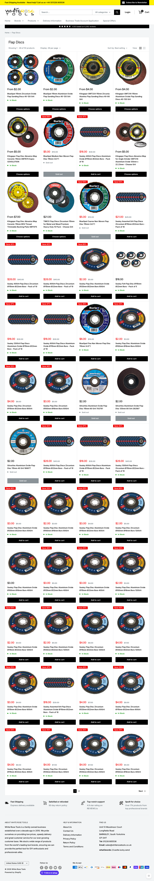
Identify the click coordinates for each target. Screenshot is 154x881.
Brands (17, 21)
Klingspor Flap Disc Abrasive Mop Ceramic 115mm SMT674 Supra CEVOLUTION (22, 159)
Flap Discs (16, 33)
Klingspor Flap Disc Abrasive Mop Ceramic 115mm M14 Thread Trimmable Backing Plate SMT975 (22, 224)
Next (141, 791)
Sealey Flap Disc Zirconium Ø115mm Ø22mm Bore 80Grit (19, 407)
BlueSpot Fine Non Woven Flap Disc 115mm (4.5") (94, 344)
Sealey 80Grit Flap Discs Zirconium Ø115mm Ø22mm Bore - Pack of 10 (58, 285)
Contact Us (68, 831)
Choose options (23, 109)
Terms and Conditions (73, 846)
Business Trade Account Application (82, 21)
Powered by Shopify (13, 872)
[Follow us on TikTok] (60, 867)
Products (32, 21)
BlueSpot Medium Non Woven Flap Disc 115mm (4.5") (58, 157)
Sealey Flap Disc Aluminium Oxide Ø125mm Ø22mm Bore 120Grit (58, 648)
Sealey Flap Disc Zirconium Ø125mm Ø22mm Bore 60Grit (92, 708)
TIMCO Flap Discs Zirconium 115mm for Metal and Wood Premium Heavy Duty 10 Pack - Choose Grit (58, 224)
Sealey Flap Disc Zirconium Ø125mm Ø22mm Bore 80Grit (92, 770)
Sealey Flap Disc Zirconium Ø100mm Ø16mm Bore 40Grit (128, 770)
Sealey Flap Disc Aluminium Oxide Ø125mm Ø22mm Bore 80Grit (94, 285)
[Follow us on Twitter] (46, 867)
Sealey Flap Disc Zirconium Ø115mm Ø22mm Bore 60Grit (128, 708)
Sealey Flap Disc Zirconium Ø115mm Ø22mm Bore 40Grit (19, 770)
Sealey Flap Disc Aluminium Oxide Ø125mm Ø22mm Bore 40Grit (58, 588)
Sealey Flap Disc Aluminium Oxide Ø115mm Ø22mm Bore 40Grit (94, 588)
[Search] (117, 12)
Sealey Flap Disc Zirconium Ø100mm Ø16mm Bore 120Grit (128, 529)
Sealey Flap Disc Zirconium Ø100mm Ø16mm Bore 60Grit (56, 407)
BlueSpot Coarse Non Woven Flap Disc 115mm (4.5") (94, 222)
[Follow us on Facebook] (41, 867)
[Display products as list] (144, 48)
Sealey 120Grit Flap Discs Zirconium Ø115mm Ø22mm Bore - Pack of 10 (130, 468)
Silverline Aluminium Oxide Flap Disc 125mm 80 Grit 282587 (129, 407)
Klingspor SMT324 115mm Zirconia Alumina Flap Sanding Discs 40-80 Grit (94, 96)
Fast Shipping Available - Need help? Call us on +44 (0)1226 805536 (34, 2)
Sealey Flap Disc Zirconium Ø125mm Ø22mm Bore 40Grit (56, 770)
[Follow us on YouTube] (55, 867)
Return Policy (69, 842)
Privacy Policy (69, 838)
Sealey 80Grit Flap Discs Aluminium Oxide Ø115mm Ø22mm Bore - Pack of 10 (59, 346)
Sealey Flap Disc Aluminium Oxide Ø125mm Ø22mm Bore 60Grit (22, 529)
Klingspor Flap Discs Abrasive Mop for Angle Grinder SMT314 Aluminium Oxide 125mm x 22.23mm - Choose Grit (131, 160)
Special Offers (109, 21)
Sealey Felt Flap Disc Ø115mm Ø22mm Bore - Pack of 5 (128, 285)
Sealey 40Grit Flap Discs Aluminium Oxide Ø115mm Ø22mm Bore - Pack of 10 (95, 159)
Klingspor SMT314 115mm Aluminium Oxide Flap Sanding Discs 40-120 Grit (129, 96)
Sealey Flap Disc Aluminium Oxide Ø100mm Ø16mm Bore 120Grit (130, 588)
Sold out (59, 174)
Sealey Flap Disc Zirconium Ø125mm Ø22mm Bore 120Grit (128, 648)
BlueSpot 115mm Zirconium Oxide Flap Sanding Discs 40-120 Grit (21, 95)
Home (7, 21)
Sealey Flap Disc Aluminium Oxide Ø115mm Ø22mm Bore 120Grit (22, 648)
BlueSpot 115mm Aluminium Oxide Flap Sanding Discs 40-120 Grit (58, 95)
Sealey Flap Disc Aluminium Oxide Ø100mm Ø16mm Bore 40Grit (22, 588)
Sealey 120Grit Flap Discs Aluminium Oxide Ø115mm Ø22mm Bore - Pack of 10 (22, 346)
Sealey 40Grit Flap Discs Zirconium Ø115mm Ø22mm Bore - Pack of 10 (22, 285)
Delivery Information (52, 21)
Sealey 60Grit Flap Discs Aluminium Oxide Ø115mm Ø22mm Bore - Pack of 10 (95, 468)
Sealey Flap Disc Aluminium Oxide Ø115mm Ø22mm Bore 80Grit (94, 529)
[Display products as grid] (140, 48)
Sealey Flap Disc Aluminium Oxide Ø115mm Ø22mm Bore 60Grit (22, 708)
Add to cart (95, 174)
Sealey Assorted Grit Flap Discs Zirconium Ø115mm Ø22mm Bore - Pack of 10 (130, 224)
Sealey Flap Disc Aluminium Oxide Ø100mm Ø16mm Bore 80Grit (58, 529)
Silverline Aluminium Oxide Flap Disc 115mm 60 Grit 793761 (93, 407)
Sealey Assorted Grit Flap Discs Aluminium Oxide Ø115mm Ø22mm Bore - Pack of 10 (58, 710)
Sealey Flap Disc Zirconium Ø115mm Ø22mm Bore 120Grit (92, 648)
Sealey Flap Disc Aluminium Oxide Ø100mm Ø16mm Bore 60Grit (130, 344)
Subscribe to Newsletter (136, 2)
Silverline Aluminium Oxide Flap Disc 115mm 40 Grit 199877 (21, 466)
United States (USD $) (14, 863)
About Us (67, 827)
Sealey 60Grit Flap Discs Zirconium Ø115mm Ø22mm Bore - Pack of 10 (58, 466)
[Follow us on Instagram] (50, 867)
